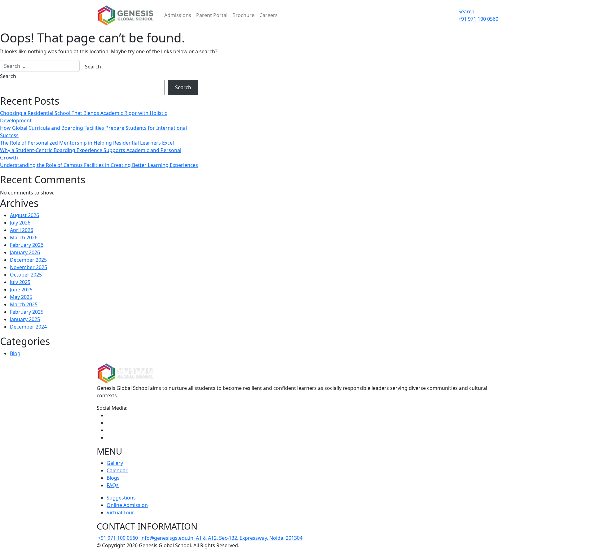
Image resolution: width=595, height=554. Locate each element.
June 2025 (21, 289)
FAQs (113, 485)
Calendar (117, 470)
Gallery (115, 463)
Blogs (113, 477)
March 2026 (23, 237)
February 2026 (26, 245)
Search (466, 11)
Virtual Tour (120, 512)
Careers (268, 15)
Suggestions (121, 497)
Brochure (243, 15)
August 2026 (24, 215)
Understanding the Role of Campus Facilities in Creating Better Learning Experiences (99, 165)
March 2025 (23, 304)
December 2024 (28, 326)
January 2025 (25, 319)
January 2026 (25, 252)
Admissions (177, 15)
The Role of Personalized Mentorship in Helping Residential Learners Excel (87, 142)
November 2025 (28, 267)
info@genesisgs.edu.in (167, 537)
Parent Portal (211, 15)
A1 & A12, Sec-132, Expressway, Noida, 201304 (248, 537)
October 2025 (26, 274)
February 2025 (26, 311)
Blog (15, 353)
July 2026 (20, 222)
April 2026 (21, 230)
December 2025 (28, 259)
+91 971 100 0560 (118, 537)
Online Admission (127, 505)
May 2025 (21, 297)
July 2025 (20, 282)
